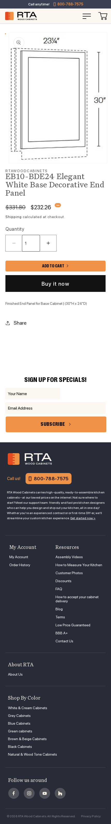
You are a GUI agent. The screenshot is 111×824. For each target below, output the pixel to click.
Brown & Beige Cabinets (27, 739)
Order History (19, 565)
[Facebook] (13, 793)
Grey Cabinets (19, 716)
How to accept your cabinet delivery (77, 599)
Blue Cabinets (19, 723)
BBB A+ (62, 633)
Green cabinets (20, 731)
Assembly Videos (69, 557)
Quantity (14, 229)
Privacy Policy (91, 816)
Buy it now (55, 284)
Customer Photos (69, 573)
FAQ (59, 589)
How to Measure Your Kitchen (79, 565)
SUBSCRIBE (53, 424)
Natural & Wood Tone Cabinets (32, 754)
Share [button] (20, 323)
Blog (59, 609)
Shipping (13, 217)
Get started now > (83, 518)
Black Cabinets (20, 747)
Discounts (64, 581)
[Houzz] (60, 793)
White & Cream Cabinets (27, 708)
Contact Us (64, 641)
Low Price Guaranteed (73, 625)
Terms (60, 617)
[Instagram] (29, 793)
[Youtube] (44, 793)
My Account (18, 557)
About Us (15, 674)
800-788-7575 (70, 4)
